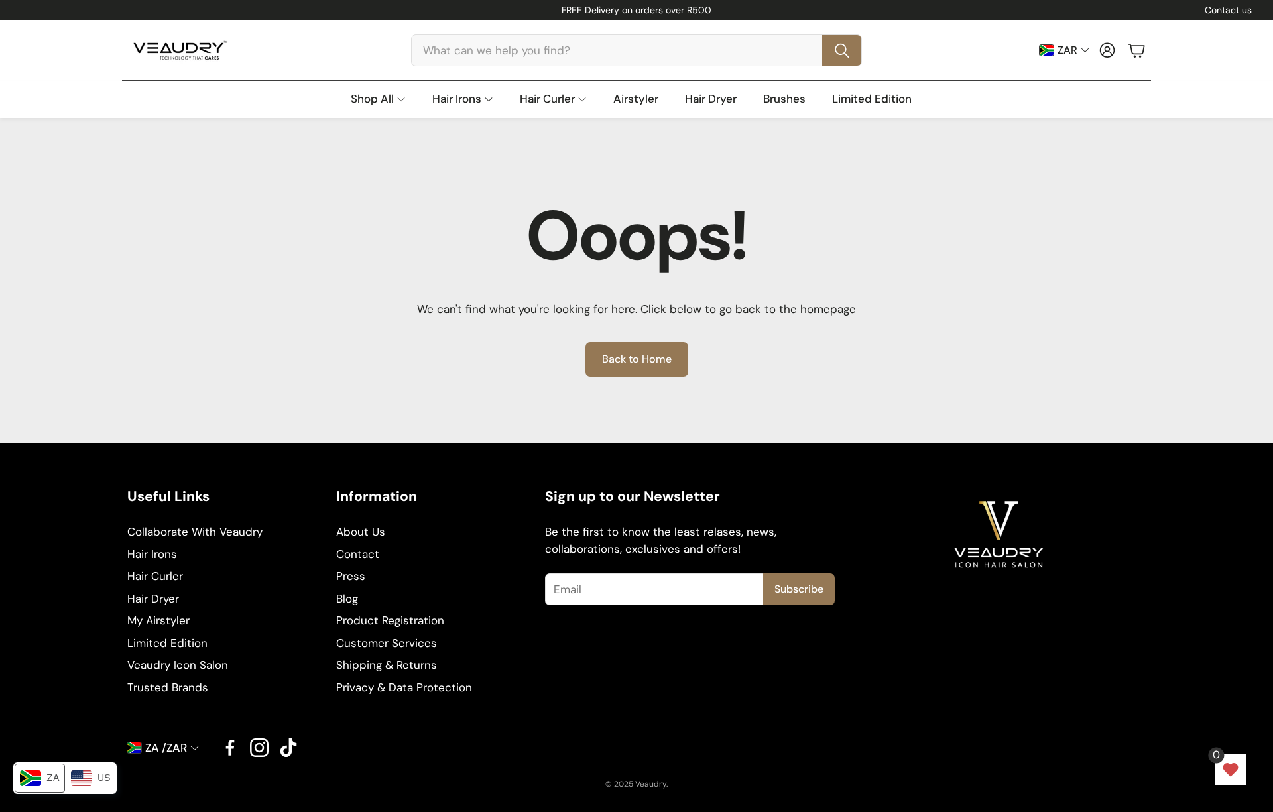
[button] (636, 50)
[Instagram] (259, 747)
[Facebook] (230, 747)
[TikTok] (288, 747)
